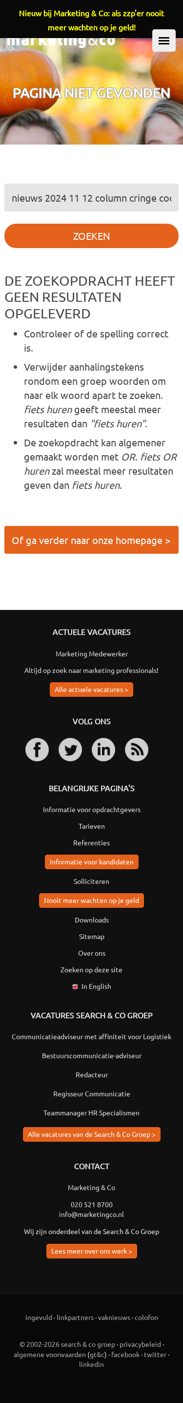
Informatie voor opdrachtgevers (92, 809)
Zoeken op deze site (91, 969)
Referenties (91, 842)
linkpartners (75, 1317)
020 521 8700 (92, 1204)
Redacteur (92, 1074)
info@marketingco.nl (91, 1214)
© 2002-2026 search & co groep (67, 1344)
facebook (125, 1354)
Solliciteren (91, 881)
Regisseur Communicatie (91, 1093)
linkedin (91, 1364)
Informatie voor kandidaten (92, 861)
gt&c (97, 1354)
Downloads (92, 919)
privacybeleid (140, 1344)
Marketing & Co (91, 1187)
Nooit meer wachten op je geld (91, 900)
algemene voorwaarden (50, 1354)
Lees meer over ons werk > (91, 1250)
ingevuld (38, 1317)
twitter (155, 1354)
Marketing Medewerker (92, 653)
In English (96, 986)
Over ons (91, 952)
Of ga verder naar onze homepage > (91, 540)
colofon (146, 1317)
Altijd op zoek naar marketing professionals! (91, 670)
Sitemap (91, 936)
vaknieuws (114, 1317)
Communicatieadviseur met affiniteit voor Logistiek (91, 1036)
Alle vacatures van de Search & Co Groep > (92, 1134)
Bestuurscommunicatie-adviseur (92, 1055)
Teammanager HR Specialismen (91, 1112)
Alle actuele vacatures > (91, 689)
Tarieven (92, 825)
